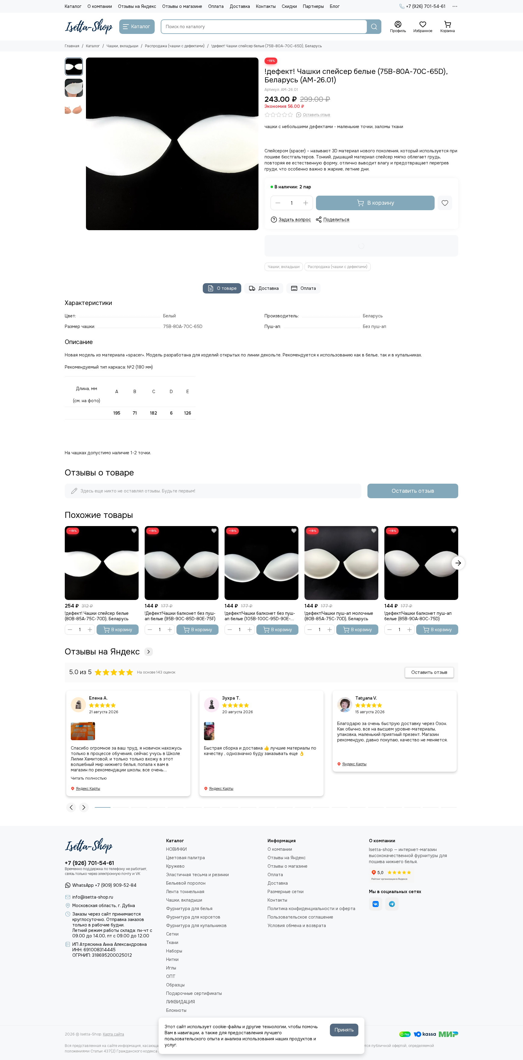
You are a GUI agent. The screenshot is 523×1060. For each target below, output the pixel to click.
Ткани (172, 942)
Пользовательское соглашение (300, 917)
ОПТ (171, 976)
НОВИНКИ (176, 849)
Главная (72, 46)
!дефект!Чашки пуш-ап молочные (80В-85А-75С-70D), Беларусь (338, 616)
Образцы (175, 985)
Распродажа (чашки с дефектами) (175, 46)
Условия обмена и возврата (297, 925)
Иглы (171, 968)
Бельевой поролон (186, 883)
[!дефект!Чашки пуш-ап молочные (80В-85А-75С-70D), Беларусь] (341, 563)
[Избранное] (445, 203)
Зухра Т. (231, 698)
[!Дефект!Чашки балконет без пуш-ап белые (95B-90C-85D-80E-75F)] (182, 563)
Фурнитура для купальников (196, 925)
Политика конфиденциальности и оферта (311, 908)
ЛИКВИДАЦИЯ (180, 1002)
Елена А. (98, 698)
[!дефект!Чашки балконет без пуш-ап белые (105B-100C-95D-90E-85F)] (261, 563)
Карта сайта (113, 1034)
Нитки (172, 959)
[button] (89, 144)
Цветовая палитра (185, 857)
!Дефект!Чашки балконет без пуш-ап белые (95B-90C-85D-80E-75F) (180, 616)
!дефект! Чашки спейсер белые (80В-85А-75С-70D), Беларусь (97, 616)
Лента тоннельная (185, 891)
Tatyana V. (366, 698)
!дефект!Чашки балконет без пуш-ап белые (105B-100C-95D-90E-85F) (260, 616)
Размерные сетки (286, 891)
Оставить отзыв (413, 491)
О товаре (227, 288)
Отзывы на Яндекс (137, 6)
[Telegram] (392, 904)
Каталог (73, 6)
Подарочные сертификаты (194, 993)
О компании (99, 6)
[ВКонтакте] (375, 904)
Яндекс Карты (88, 788)
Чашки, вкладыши (122, 46)
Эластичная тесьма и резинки (197, 874)
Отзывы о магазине (182, 6)
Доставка (240, 6)
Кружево (175, 866)
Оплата (216, 6)
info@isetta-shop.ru (92, 897)
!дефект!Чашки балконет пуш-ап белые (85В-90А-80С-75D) (418, 616)
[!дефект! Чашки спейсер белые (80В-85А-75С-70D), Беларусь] (102, 563)
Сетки (172, 934)
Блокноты (176, 1010)
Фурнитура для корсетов (193, 917)
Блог (335, 6)
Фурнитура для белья (189, 908)
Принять (344, 1030)
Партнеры (313, 6)
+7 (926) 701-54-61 (426, 6)
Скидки (289, 6)
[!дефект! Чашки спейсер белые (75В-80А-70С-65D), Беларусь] (172, 144)
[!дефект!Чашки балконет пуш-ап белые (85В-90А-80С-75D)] (421, 563)
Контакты (266, 6)
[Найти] (374, 26)
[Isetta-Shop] (89, 27)
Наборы (174, 951)
